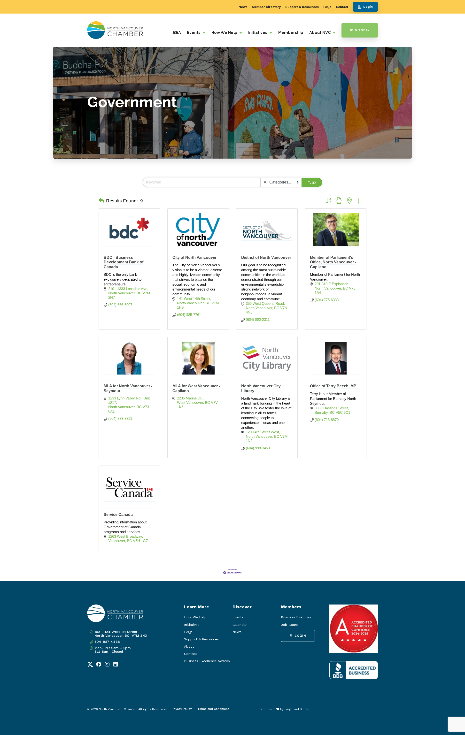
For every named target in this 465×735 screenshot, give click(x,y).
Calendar (239, 625)
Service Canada (118, 515)
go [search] (314, 182)
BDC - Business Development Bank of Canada (123, 262)
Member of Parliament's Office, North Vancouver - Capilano (333, 262)
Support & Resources (302, 7)
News (243, 7)
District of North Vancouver (266, 257)
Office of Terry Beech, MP (333, 386)
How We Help (224, 32)
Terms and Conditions (213, 709)
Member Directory (266, 7)
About (189, 646)
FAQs (327, 7)
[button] (101, 201)
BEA (177, 32)
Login (368, 6)
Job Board (289, 625)
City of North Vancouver (194, 257)
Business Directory (296, 617)
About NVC (320, 32)
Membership (290, 32)
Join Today (359, 30)
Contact (342, 7)
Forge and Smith (296, 709)
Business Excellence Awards (207, 661)
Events (194, 32)
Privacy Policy (182, 709)
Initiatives (258, 32)
